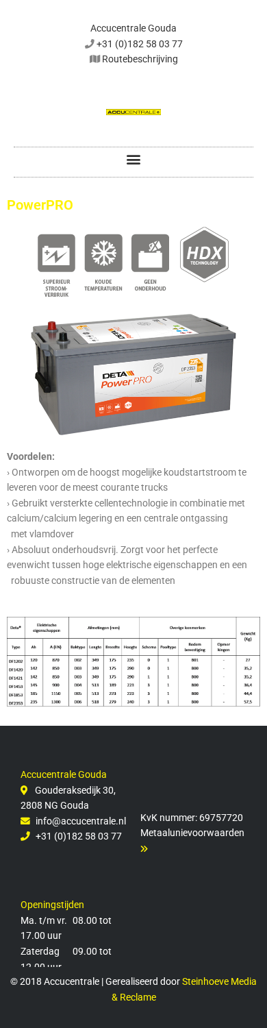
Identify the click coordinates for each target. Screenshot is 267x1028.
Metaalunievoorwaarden (192, 832)
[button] (134, 158)
